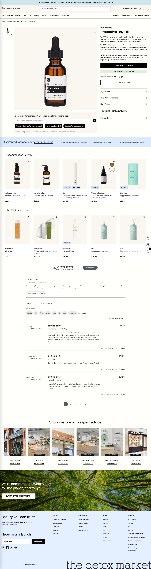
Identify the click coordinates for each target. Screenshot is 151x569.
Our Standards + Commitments (18, 496)
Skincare (10, 15)
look (54, 313)
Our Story (116, 15)
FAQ (129, 526)
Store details (15, 463)
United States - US (31, 565)
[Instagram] (3, 547)
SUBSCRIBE (38, 541)
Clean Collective (83, 530)
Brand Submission (83, 519)
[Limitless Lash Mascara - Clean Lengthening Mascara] (75, 174)
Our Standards (127, 15)
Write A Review (90, 268)
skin (36, 313)
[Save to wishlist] (94, 32)
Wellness (36, 15)
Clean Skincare (11, 21)
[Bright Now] (17, 229)
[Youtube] (15, 547)
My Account (132, 519)
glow (64, 313)
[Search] (42, 9)
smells (48, 313)
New (3, 15)
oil (59, 313)
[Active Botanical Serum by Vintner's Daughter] (103, 174)
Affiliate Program (83, 523)
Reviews (55, 533)
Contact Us (131, 523)
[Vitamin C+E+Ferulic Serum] (17, 174)
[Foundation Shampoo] (103, 229)
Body (24, 15)
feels (41, 313)
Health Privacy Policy (134, 540)
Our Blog (55, 530)
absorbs (29, 313)
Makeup (17, 15)
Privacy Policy (132, 544)
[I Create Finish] (75, 229)
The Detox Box (54, 15)
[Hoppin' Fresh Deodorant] (133, 174)
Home (3, 21)
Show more (82, 313)
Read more (51, 342)
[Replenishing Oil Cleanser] (46, 174)
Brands (44, 15)
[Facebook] (7, 547)
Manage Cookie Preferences (136, 537)
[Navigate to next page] (90, 403)
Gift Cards (106, 533)
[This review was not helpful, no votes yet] (123, 348)
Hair (29, 15)
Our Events (56, 526)
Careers (80, 526)
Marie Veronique (107, 28)
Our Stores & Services (142, 15)
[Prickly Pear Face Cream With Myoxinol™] (46, 229)
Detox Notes (65, 15)
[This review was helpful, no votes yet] (119, 348)
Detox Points (107, 540)
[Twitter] (11, 547)
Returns (130, 530)
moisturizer (72, 313)
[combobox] (35, 303)
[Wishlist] (144, 9)
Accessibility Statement (135, 533)
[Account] (140, 9)
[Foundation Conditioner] (133, 229)
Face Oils (19, 21)
